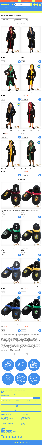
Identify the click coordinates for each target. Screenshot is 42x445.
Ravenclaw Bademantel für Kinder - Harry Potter (11, 130)
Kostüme (15, 7)
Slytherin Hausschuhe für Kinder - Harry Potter (30, 324)
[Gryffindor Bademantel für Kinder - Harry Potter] (31, 115)
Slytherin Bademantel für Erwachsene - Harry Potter (10, 93)
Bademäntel (5, 19)
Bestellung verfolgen (22, 410)
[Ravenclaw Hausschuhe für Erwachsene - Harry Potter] (11, 271)
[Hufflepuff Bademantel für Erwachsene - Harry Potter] (11, 153)
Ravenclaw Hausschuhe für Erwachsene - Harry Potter (10, 287)
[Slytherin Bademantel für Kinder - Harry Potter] (31, 153)
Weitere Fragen (4, 422)
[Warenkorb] (40, 4)
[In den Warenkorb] (19, 61)
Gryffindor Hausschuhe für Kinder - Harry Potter (31, 210)
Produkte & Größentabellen (6, 419)
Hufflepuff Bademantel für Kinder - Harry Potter (31, 92)
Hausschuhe (21, 11)
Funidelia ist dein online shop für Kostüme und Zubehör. (7, 4)
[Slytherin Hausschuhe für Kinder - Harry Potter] (31, 308)
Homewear (17, 11)
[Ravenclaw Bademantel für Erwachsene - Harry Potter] (31, 39)
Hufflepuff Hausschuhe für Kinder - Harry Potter (31, 286)
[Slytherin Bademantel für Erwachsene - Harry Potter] (11, 77)
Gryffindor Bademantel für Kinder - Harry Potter (31, 130)
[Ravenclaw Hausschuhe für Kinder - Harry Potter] (11, 308)
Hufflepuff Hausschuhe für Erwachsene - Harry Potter (30, 249)
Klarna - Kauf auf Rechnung (7, 423)
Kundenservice (22, 405)
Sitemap (22, 423)
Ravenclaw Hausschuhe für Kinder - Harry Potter (11, 324)
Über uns (23, 424)
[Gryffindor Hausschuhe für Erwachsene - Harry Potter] (11, 195)
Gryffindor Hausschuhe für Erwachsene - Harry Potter (10, 211)
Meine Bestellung (4, 417)
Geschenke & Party (36, 7)
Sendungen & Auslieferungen (7, 418)
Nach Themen (5, 7)
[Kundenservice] (37, 4)
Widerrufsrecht (24, 422)
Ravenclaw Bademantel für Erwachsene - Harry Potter (30, 55)
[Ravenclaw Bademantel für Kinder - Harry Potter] (11, 115)
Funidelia (2, 11)
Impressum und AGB (25, 418)
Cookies (22, 420)
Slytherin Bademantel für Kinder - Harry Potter (30, 168)
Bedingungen (20, 400)
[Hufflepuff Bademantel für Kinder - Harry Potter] (31, 77)
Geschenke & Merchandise (9, 11)
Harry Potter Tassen (34, 353)
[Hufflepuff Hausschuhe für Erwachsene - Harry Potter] (31, 233)
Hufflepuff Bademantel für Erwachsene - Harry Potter (10, 169)
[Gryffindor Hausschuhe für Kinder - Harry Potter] (31, 195)
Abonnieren (36, 397)
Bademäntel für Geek (7, 353)
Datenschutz (23, 419)
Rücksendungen (4, 420)
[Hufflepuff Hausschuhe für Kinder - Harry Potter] (31, 271)
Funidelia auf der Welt (25, 417)
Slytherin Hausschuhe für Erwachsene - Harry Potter (10, 249)
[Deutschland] (2, 431)
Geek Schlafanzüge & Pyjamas (21, 353)
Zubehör (25, 7)
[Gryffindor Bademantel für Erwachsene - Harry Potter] (11, 39)
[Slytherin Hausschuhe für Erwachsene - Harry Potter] (11, 233)
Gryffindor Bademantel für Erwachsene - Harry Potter (10, 55)
